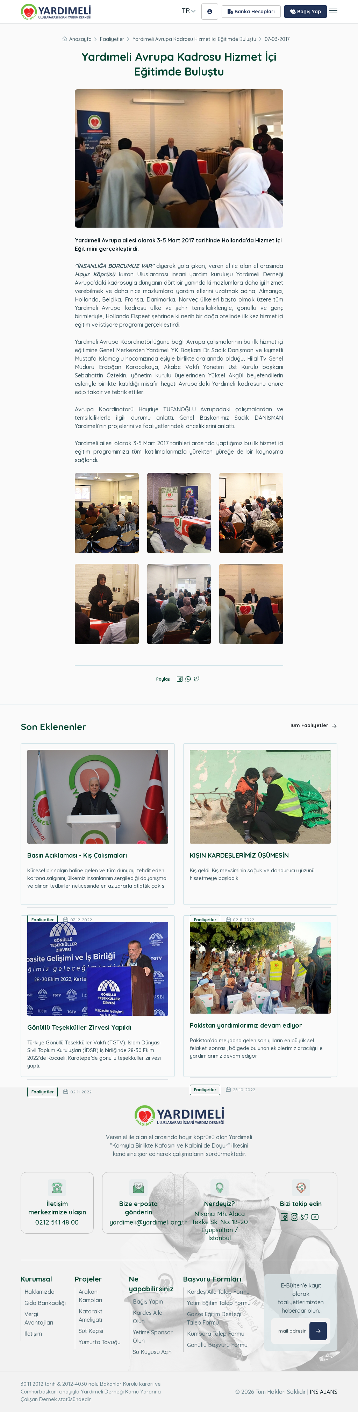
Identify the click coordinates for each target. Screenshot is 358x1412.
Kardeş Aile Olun (147, 1317)
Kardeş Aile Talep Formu (218, 1291)
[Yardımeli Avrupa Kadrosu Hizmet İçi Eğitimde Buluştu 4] (107, 604)
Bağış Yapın (148, 1301)
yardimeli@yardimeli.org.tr (148, 1222)
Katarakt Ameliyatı (90, 1315)
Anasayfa (80, 39)
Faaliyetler (112, 39)
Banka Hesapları (254, 11)
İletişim (33, 1333)
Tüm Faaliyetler (310, 725)
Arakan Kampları (90, 1296)
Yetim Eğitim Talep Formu (219, 1302)
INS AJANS (323, 1391)
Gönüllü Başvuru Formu (217, 1344)
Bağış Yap (308, 11)
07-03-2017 (277, 39)
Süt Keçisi (91, 1330)
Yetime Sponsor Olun (153, 1336)
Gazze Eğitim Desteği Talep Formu (214, 1318)
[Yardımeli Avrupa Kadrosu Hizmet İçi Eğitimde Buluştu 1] (107, 513)
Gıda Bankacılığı (45, 1302)
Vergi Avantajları (38, 1318)
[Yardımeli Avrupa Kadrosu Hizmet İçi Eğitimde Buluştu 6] (251, 604)
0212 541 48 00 (57, 1222)
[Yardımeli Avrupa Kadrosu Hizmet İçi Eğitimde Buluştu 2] (179, 513)
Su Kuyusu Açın (152, 1351)
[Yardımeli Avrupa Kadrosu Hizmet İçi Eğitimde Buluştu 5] (179, 604)
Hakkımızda (39, 1291)
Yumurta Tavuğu (100, 1342)
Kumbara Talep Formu (215, 1333)
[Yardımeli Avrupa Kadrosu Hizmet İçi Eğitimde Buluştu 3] (251, 513)
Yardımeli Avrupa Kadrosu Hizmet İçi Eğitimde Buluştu (194, 39)
